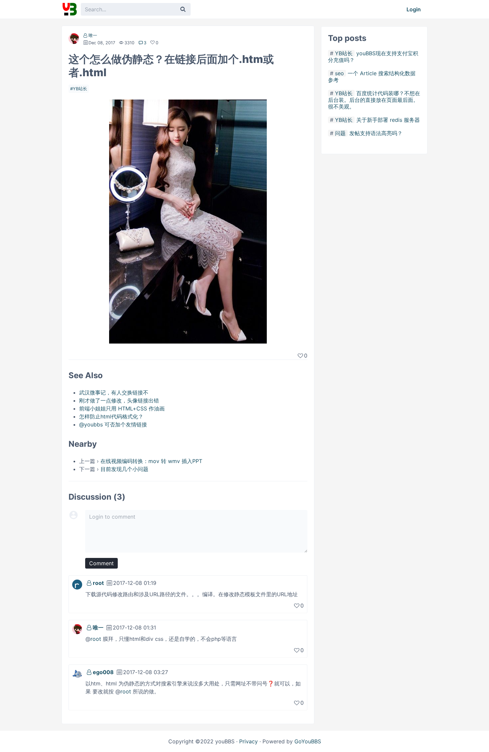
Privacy (248, 741)
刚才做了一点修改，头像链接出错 (119, 400)
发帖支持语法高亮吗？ (376, 133)
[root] (77, 584)
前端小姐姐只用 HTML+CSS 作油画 (122, 408)
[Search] (183, 9)
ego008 (103, 672)
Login (414, 9)
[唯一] (74, 40)
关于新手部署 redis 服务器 (388, 120)
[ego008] (77, 673)
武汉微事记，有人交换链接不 (113, 392)
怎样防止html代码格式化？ (111, 416)
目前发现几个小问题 (124, 469)
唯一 (92, 35)
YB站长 (80, 88)
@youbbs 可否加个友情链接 (113, 424)
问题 (340, 133)
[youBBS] (70, 9)
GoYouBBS (307, 741)
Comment (101, 563)
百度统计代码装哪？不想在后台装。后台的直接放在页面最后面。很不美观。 (374, 100)
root (98, 583)
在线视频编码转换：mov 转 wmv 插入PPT (151, 461)
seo (339, 73)
